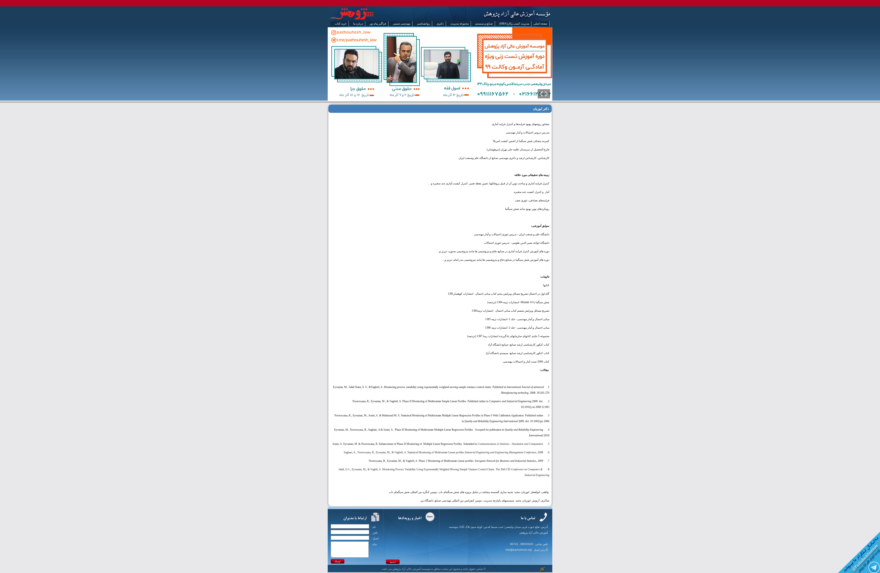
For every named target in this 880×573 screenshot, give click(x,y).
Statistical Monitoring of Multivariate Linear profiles (435, 452)
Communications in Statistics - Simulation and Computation (510, 444)
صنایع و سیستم (484, 23)
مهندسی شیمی (401, 23)
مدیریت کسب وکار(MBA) (514, 23)
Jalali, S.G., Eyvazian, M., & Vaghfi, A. (360, 469)
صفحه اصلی (540, 23)
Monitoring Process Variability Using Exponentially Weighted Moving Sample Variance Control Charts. (439, 469)
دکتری (440, 23)
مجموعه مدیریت (459, 23)
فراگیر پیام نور (378, 23)
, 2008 (539, 452)
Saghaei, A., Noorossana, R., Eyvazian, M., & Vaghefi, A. (375, 452)
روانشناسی (423, 23)
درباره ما (358, 23)
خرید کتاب (340, 23)
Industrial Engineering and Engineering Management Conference (500, 452)
